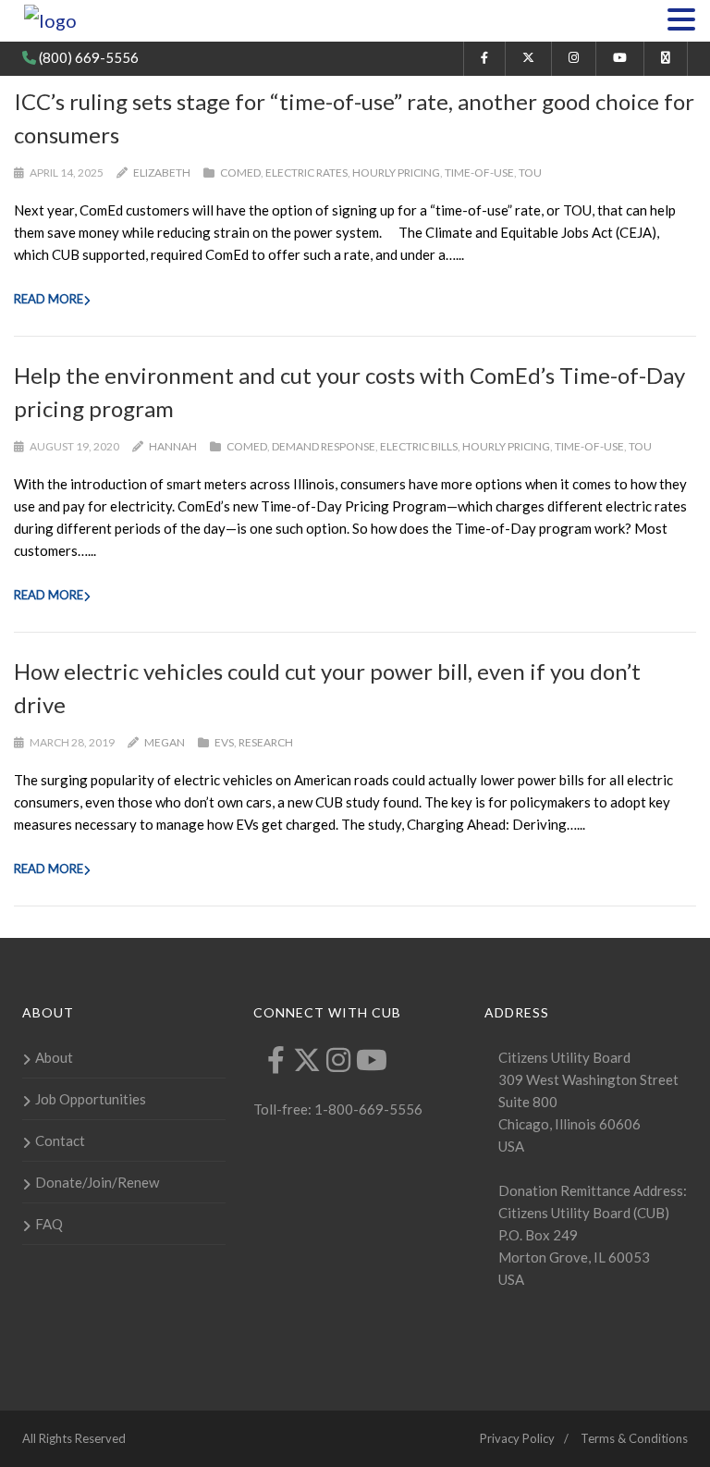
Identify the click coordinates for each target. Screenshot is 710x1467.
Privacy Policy (517, 1438)
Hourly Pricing (396, 172)
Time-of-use (479, 172)
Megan (164, 742)
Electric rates (306, 172)
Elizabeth (161, 172)
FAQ (49, 1223)
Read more (48, 298)
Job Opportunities (90, 1099)
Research (266, 742)
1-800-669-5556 (367, 1109)
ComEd (240, 172)
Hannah (173, 446)
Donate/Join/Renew (97, 1182)
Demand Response (323, 446)
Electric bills (419, 446)
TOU (530, 172)
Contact (60, 1140)
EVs (224, 742)
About (54, 1057)
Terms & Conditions (634, 1438)
